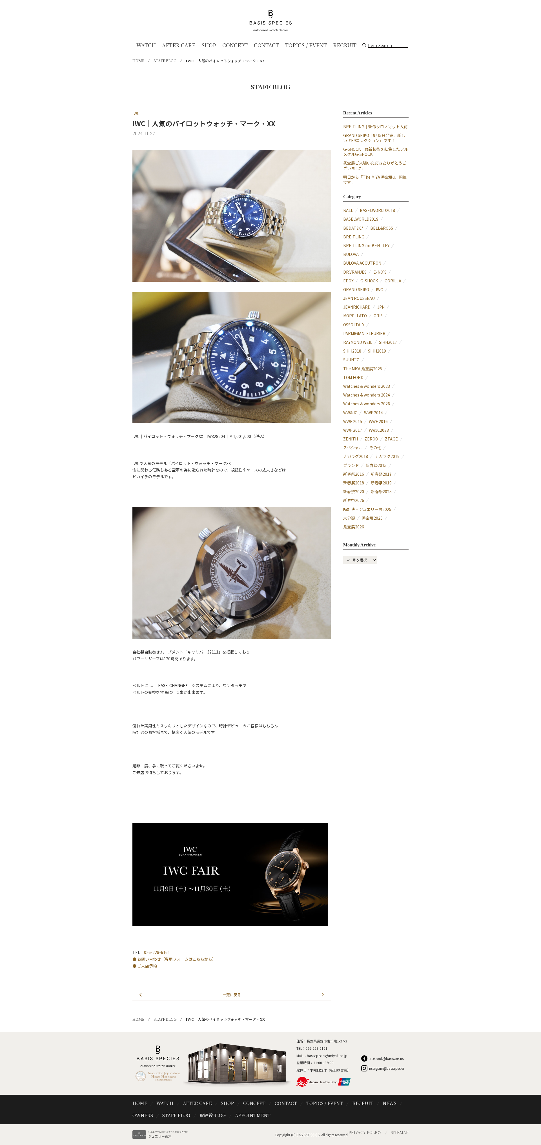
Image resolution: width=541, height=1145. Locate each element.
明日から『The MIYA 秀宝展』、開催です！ (375, 179)
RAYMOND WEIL (357, 342)
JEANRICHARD (357, 307)
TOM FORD (353, 377)
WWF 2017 (352, 430)
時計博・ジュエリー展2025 (367, 509)
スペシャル (353, 447)
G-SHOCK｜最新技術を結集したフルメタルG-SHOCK (375, 151)
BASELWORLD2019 (360, 219)
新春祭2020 (353, 491)
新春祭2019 (381, 483)
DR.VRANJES (355, 272)
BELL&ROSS (381, 228)
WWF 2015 (352, 421)
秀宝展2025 (372, 518)
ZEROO (371, 439)
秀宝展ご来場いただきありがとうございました (374, 165)
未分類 (349, 518)
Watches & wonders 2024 (366, 395)
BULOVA (351, 254)
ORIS (378, 315)
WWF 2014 (373, 412)
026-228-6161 (157, 952)
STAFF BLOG (165, 60)
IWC (135, 113)
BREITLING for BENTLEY (366, 245)
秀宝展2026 (353, 527)
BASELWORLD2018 (377, 210)
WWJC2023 (379, 430)
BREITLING (353, 237)
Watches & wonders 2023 (366, 386)
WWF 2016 (378, 421)
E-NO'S (380, 272)
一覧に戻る (232, 994)
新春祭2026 (353, 500)
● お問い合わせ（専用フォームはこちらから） (174, 959)
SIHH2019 (377, 351)
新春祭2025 (381, 491)
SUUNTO (351, 359)
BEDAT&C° (353, 228)
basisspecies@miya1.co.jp (327, 1055)
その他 (375, 447)
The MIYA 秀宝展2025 (362, 368)
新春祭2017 (381, 474)
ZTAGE (391, 439)
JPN (381, 307)
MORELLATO (355, 315)
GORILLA (393, 281)
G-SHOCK (369, 281)
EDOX (348, 281)
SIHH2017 (388, 342)
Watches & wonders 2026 (366, 403)
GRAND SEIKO (356, 289)
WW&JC (350, 412)
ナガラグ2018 (355, 456)
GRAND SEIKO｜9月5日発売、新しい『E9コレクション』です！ (374, 137)
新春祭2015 (376, 465)
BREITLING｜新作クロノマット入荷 (375, 126)
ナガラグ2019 (387, 456)
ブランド (351, 465)
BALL (348, 210)
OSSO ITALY (353, 324)
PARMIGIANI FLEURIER (364, 333)
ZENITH (350, 439)
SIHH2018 (352, 351)
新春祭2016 (353, 474)
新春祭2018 (353, 483)
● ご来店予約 (144, 966)
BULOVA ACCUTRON (362, 263)
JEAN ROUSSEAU (359, 298)
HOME (138, 60)
